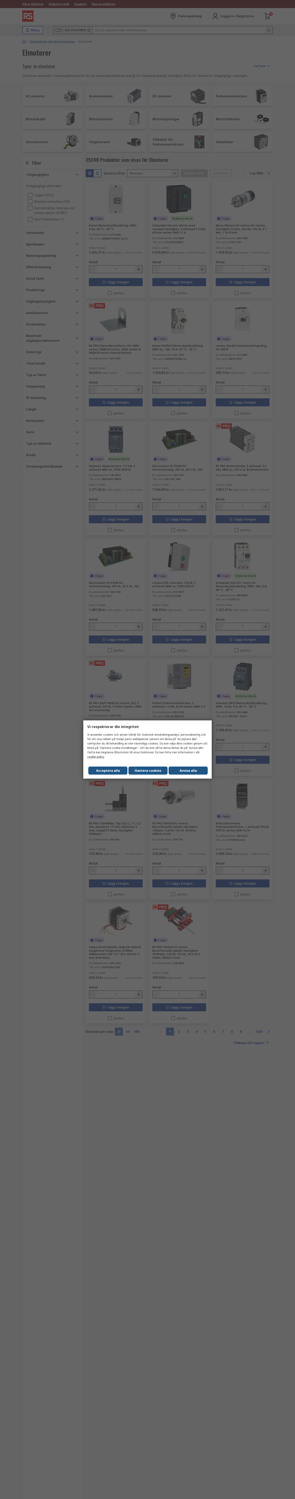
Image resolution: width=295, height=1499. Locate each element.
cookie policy (95, 757)
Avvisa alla (188, 770)
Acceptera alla (108, 770)
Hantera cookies (148, 770)
